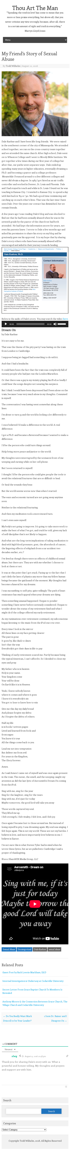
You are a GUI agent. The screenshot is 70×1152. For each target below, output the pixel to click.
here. (65, 318)
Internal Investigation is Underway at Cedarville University (32, 980)
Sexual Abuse (9, 949)
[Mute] (55, 324)
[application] (35, 324)
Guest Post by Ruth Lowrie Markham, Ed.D (24, 972)
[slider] (62, 324)
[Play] (5, 324)
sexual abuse (54, 949)
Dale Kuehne (40, 949)
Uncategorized (24, 949)
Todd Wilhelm (13, 65)
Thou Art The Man (35, 7)
